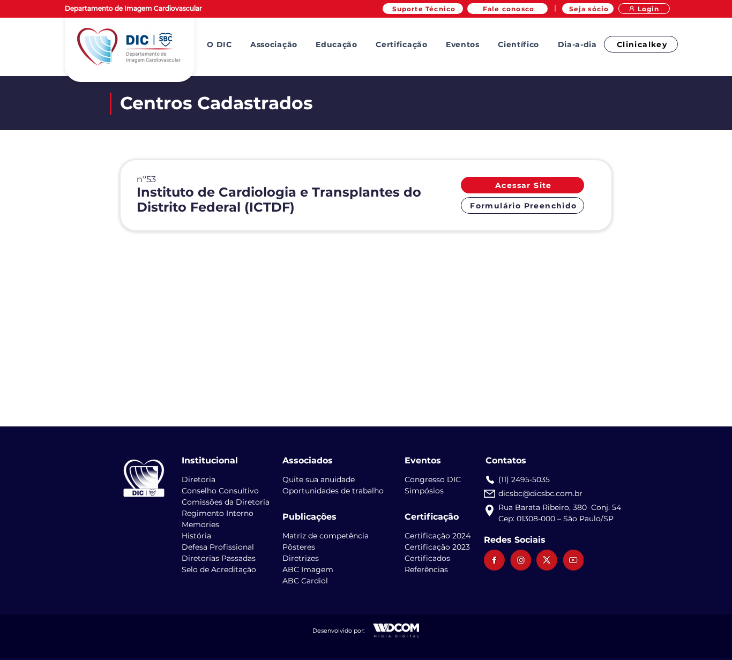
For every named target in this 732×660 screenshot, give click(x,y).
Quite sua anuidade (318, 479)
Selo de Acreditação (219, 569)
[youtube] (573, 560)
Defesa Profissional (218, 547)
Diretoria (198, 479)
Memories (200, 524)
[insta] (520, 560)
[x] (546, 560)
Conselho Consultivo (220, 491)
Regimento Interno (217, 513)
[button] (219, 44)
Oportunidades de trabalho (333, 491)
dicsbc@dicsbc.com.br (540, 493)
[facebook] (494, 560)
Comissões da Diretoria (226, 502)
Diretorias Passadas (219, 558)
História (196, 536)
